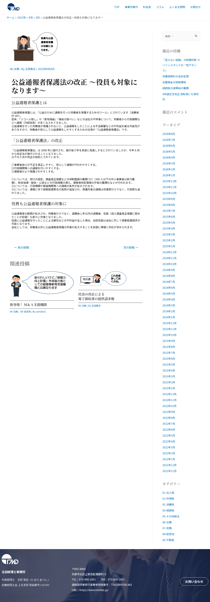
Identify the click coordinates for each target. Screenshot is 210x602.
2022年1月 (168, 459)
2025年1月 (168, 246)
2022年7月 (168, 424)
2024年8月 (168, 276)
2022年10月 (169, 406)
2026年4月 (168, 157)
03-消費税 (168, 504)
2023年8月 (168, 347)
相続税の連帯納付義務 (175, 88)
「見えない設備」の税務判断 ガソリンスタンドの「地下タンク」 (181, 65)
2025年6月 (168, 217)
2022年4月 (168, 441)
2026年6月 (168, 146)
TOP (116, 7)
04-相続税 (168, 510)
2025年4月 (168, 228)
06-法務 (14, 69)
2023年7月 (168, 353)
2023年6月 (168, 358)
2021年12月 (169, 465)
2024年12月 (169, 252)
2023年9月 (168, 341)
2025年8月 (168, 205)
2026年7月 (168, 140)
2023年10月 (169, 335)
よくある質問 (177, 7)
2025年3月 (168, 234)
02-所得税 (168, 498)
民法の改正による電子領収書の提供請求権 (96, 296)
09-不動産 (168, 540)
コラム (160, 7)
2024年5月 (168, 293)
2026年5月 (168, 151)
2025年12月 (169, 181)
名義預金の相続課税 (174, 82)
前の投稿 (21, 247)
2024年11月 (169, 258)
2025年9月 (168, 199)
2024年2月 (168, 311)
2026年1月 (168, 175)
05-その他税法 (170, 516)
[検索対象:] (181, 36)
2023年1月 (168, 388)
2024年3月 (168, 305)
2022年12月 (169, 394)
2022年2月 (168, 453)
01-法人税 (168, 493)
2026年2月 (168, 169)
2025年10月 (169, 193)
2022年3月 (168, 447)
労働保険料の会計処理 (175, 76)
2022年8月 (168, 418)
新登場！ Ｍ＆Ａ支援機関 (28, 304)
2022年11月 (169, 400)
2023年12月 (169, 323)
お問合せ (195, 7)
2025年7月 (168, 211)
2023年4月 (168, 370)
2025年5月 (168, 222)
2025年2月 (168, 240)
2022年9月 (168, 412)
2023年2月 (168, 382)
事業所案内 (131, 7)
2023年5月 (168, 364)
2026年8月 (168, 134)
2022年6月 (168, 429)
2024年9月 (168, 270)
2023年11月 (169, 329)
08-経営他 (25, 311)
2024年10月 (169, 264)
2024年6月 (168, 287)
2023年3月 (168, 376)
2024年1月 (168, 317)
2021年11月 (169, 471)
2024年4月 (168, 299)
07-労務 (167, 528)
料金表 (147, 7)
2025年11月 (169, 187)
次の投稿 (130, 247)
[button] (194, 581)
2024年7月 (168, 282)
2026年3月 (168, 163)
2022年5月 (168, 435)
